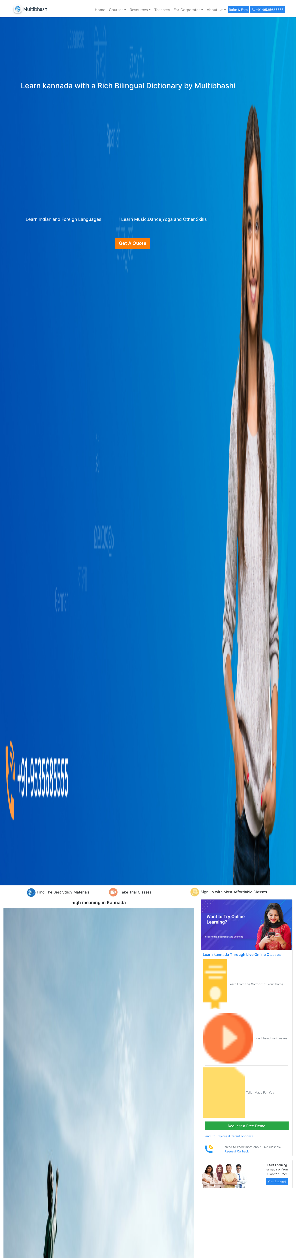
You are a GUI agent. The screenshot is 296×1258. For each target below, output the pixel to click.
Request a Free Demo (246, 1126)
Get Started (277, 1182)
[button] (117, 9)
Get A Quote (132, 243)
